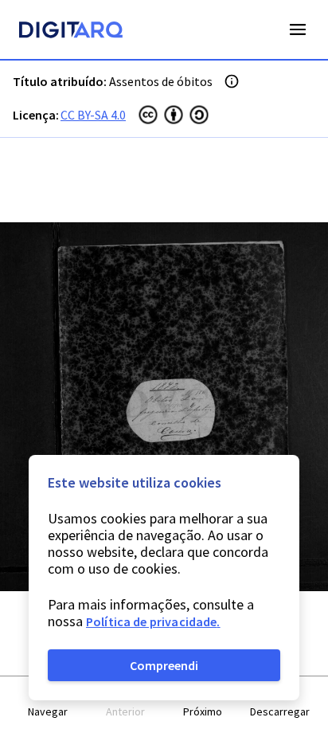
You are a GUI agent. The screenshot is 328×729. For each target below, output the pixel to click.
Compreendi (164, 665)
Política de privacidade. (153, 621)
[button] (48, 703)
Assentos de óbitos (161, 81)
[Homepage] (71, 32)
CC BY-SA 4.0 (93, 115)
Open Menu (297, 29)
